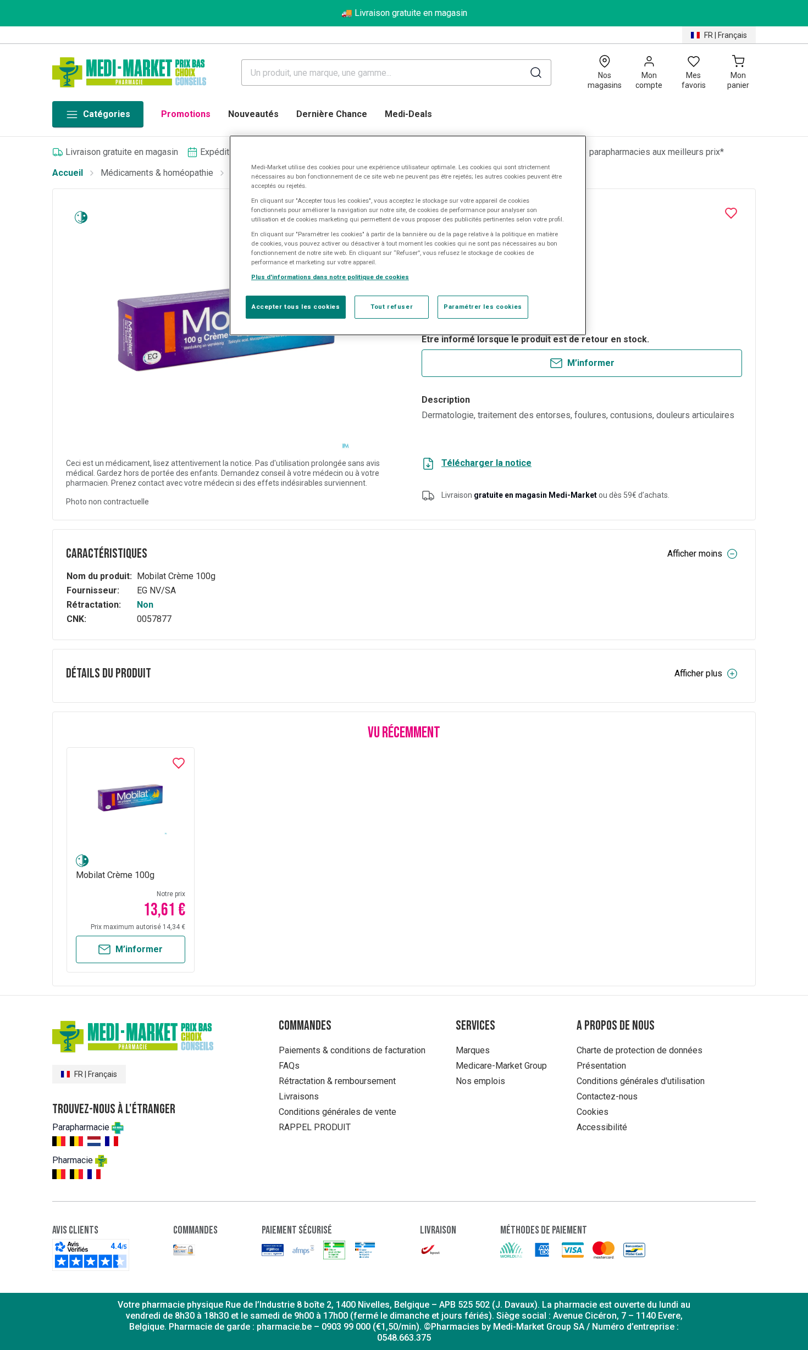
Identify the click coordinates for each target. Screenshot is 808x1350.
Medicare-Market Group (501, 1065)
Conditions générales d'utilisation (641, 1081)
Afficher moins (694, 553)
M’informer (591, 363)
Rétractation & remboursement (337, 1081)
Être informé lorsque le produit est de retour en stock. (535, 339)
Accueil (67, 173)
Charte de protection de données (639, 1050)
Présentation (601, 1065)
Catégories (106, 114)
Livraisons (299, 1096)
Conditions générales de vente (337, 1112)
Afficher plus (698, 673)
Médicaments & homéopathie (157, 173)
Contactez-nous (607, 1096)
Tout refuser (391, 306)
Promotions (186, 114)
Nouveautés (253, 114)
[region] (407, 235)
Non (145, 604)
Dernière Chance (331, 114)
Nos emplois (480, 1081)
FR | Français (725, 35)
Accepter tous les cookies (296, 306)
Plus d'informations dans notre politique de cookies (330, 277)
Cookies (592, 1112)
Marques (473, 1050)
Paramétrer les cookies (483, 306)
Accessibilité (602, 1127)
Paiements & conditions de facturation (352, 1050)
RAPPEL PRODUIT (315, 1127)
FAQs (289, 1065)
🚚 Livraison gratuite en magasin (404, 13)
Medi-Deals (408, 114)
